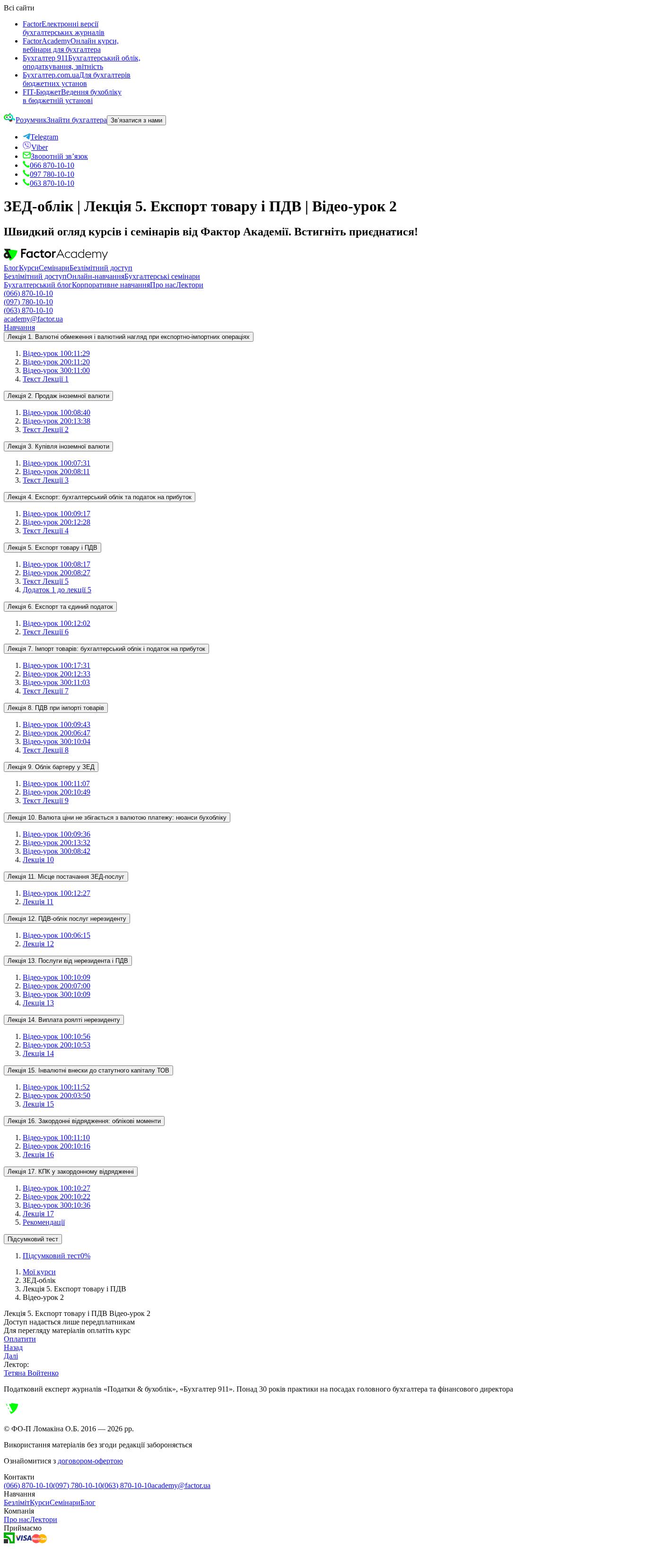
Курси (29, 268)
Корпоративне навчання (111, 285)
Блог (11, 268)
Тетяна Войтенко (31, 1373)
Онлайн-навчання (95, 276)
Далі (11, 1356)
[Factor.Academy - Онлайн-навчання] (56, 259)
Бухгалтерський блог (38, 285)
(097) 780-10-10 (28, 302)
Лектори (189, 285)
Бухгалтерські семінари (162, 276)
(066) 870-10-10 (28, 293)
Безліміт (17, 1502)
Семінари (54, 268)
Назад (13, 1347)
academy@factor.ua (33, 319)
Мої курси (39, 1272)
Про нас (163, 285)
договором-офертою (90, 1461)
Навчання (19, 327)
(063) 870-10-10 (28, 310)
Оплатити (20, 1339)
